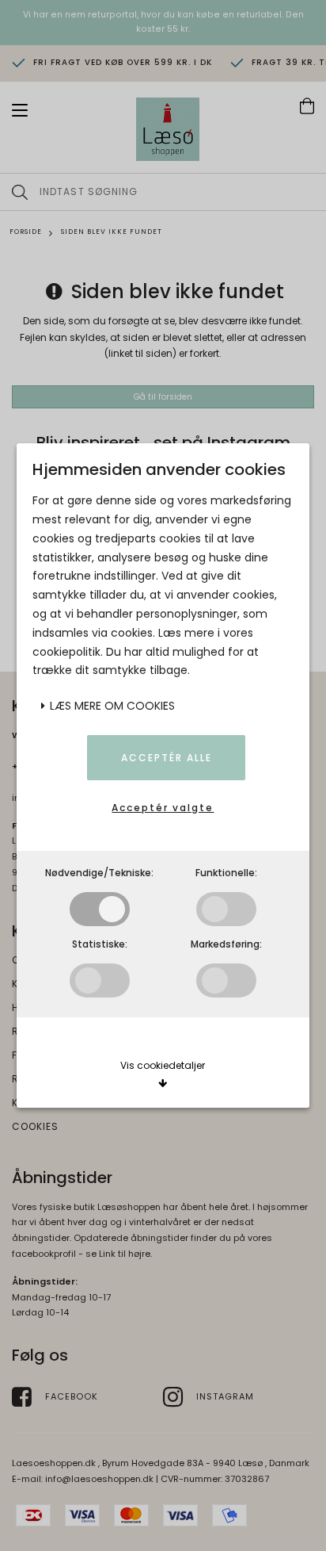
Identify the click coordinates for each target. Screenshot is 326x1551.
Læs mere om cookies (111, 705)
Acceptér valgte (163, 807)
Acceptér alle (166, 757)
